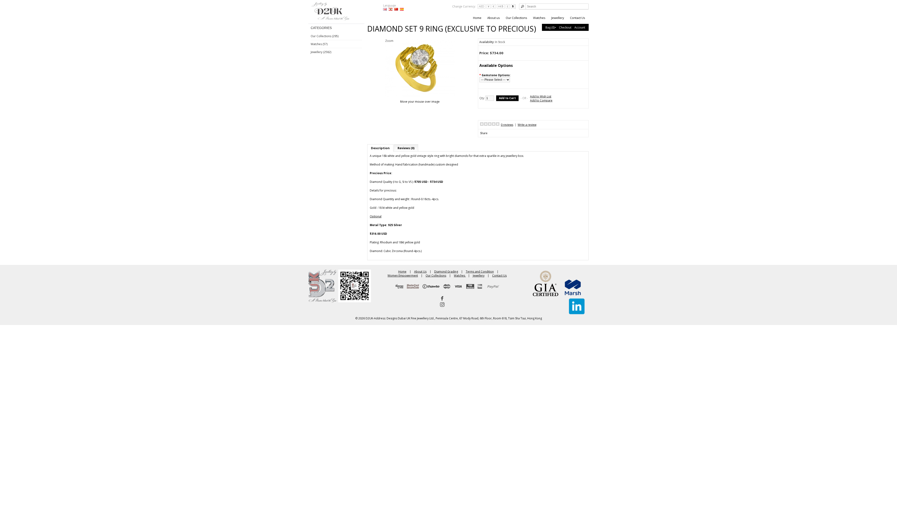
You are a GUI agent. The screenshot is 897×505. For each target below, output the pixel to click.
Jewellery (557, 18)
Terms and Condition (480, 272)
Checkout (565, 27)
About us (493, 18)
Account (579, 27)
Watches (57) (319, 44)
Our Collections (516, 18)
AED (481, 6)
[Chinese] (396, 9)
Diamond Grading (446, 272)
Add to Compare (541, 100)
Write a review (527, 125)
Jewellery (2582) (321, 52)
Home (477, 18)
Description (380, 148)
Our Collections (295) (324, 36)
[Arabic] (390, 9)
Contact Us (577, 18)
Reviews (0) (406, 148)
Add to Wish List (540, 96)
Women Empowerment (403, 276)
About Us (420, 272)
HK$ (500, 6)
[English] (385, 9)
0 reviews (507, 125)
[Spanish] (402, 9)
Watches (539, 18)
